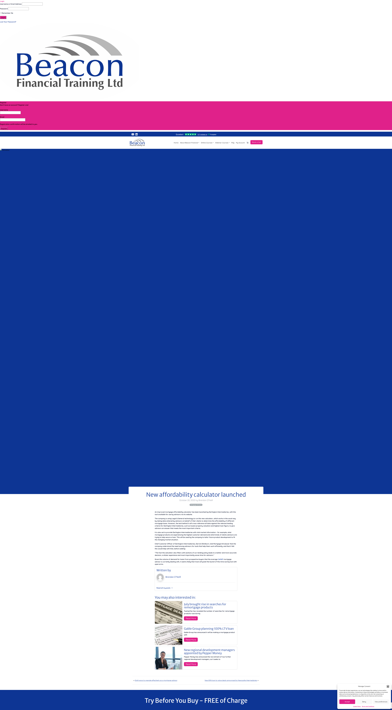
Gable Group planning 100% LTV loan (209, 628)
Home (176, 143)
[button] (388, 686)
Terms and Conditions (368, 706)
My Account (240, 143)
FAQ (232, 143)
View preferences (381, 702)
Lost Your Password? (8, 22)
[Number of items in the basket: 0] (248, 143)
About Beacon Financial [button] (189, 143)
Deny (364, 702)
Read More (191, 618)
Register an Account (7, 107)
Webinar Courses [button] (221, 143)
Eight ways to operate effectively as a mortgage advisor (156, 680)
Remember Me (7, 13)
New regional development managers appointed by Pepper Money (209, 651)
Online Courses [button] (206, 143)
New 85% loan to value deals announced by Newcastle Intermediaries (231, 680)
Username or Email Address (11, 4)
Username (4, 110)
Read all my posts (163, 588)
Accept (347, 702)
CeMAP (220, 559)
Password (4, 9)
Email (2, 117)
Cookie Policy (357, 706)
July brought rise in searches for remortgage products (205, 605)
